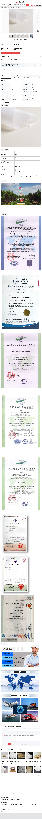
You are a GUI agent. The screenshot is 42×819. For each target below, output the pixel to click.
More (2, 811)
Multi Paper (30, 806)
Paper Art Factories (5, 804)
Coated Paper (18, 799)
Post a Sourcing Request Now (30, 744)
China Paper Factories (13, 804)
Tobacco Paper (23, 785)
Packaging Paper (20, 7)
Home (2, 7)
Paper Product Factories (32, 804)
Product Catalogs (15, 783)
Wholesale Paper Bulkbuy (6, 809)
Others (22, 789)
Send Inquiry (10, 52)
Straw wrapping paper (24, 787)
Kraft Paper (12, 799)
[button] (37, 78)
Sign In (3, 70)
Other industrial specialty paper (6, 789)
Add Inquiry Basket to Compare (21, 39)
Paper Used (3, 806)
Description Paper (10, 806)
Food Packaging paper (14, 787)
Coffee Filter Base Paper (5, 785)
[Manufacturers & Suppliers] (21, 2)
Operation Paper (24, 806)
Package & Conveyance (14, 7)
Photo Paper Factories (22, 804)
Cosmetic (12, 789)
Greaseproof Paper (5, 799)
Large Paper (17, 806)
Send (10, 744)
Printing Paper (33, 785)
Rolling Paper (13, 785)
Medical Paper (3, 787)
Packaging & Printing (7, 7)
